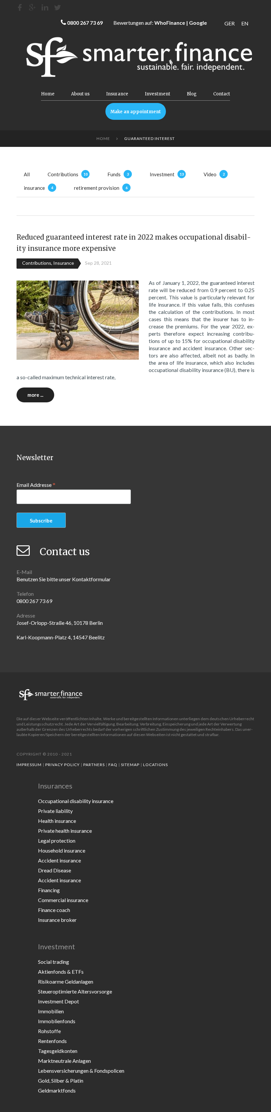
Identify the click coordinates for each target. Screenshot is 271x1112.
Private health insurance (65, 830)
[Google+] (32, 7)
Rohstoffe (49, 1031)
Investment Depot (58, 1001)
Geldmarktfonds (57, 1090)
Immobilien (51, 1011)
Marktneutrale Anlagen (64, 1061)
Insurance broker (57, 920)
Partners (94, 764)
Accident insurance (59, 860)
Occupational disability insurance (75, 801)
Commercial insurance (63, 900)
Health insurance (57, 821)
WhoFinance (169, 22)
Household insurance (61, 850)
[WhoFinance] (57, 7)
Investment (157, 94)
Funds (114, 174)
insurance (34, 188)
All (27, 174)
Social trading (53, 962)
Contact (221, 94)
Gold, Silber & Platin (60, 1080)
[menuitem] (229, 23)
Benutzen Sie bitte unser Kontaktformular (64, 579)
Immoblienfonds (56, 1021)
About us (80, 94)
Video (210, 174)
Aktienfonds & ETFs (61, 971)
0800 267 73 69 (85, 22)
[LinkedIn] (45, 7)
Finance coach (54, 910)
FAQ (112, 764)
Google (198, 22)
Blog (192, 94)
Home (48, 94)
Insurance (117, 94)
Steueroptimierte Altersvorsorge (75, 991)
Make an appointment (135, 112)
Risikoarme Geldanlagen (65, 981)
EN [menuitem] (245, 23)
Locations (155, 764)
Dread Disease (54, 870)
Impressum (29, 764)
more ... (35, 395)
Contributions (63, 174)
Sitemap (130, 764)
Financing (49, 890)
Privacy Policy (62, 764)
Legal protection (56, 840)
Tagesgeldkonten (57, 1051)
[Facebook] (20, 7)
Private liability (55, 811)
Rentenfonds (52, 1041)
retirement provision (96, 188)
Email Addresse (36, 485)
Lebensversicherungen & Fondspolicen (81, 1070)
